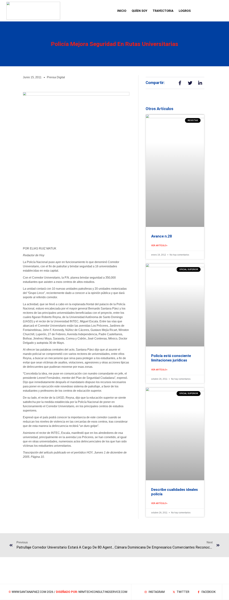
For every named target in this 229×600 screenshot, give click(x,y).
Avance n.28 (161, 236)
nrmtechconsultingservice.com (102, 592)
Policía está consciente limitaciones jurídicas (171, 358)
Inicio (121, 11)
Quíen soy (139, 11)
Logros (185, 11)
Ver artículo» (159, 245)
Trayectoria (163, 11)
